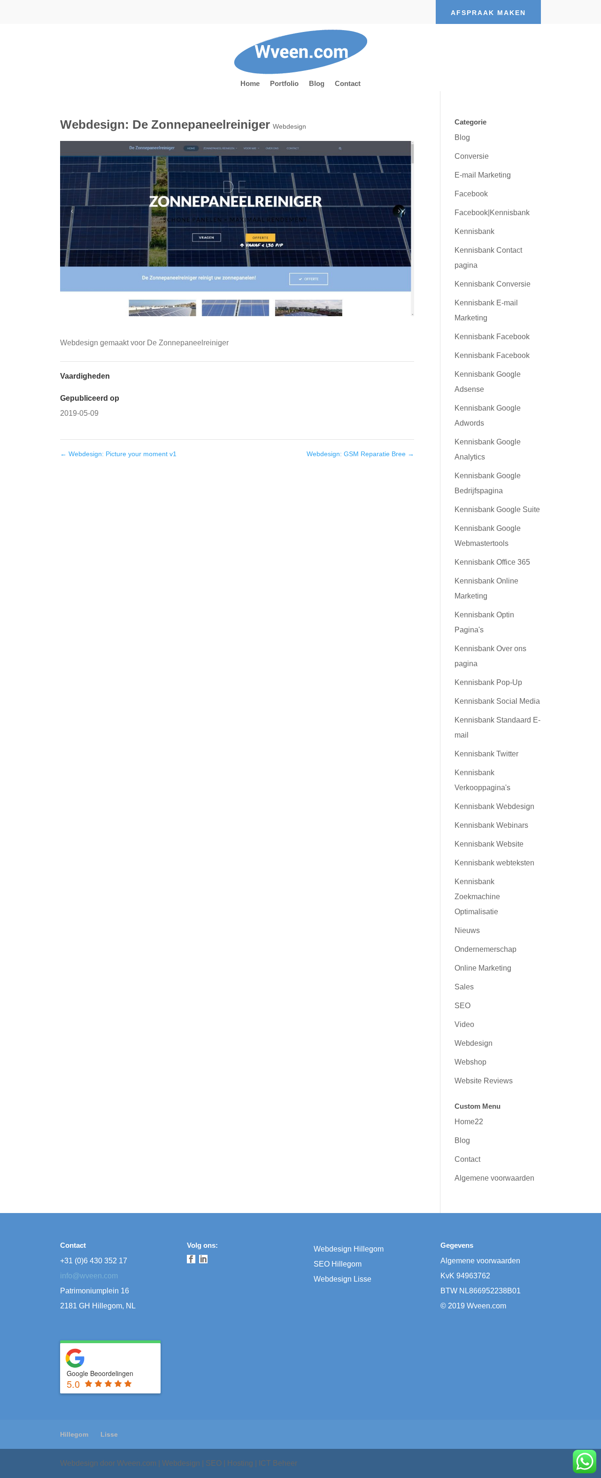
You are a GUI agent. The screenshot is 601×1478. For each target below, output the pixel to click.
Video (464, 1024)
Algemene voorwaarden (494, 1178)
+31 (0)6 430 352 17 (93, 1261)
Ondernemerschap (485, 949)
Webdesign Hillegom (349, 1249)
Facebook (471, 194)
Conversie (472, 156)
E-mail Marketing (483, 175)
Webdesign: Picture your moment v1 (118, 454)
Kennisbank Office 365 (492, 562)
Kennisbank (474, 231)
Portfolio (284, 83)
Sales (464, 987)
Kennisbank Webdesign (494, 806)
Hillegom (74, 1434)
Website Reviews (484, 1081)
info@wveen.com (89, 1276)
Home (250, 83)
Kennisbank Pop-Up (488, 682)
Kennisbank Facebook (492, 337)
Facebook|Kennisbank (492, 213)
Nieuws (467, 930)
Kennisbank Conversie (493, 284)
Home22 (469, 1122)
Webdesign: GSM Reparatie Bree (360, 454)
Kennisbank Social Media (497, 701)
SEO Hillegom (338, 1264)
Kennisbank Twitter (486, 754)
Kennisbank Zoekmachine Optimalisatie (477, 897)
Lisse (109, 1434)
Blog (316, 83)
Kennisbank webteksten (494, 863)
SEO (462, 1006)
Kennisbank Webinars (491, 825)
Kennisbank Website (489, 844)
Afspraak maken (488, 12)
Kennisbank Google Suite (497, 509)
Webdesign (289, 126)
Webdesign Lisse (342, 1279)
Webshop (470, 1062)
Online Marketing (483, 968)
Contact (348, 83)
